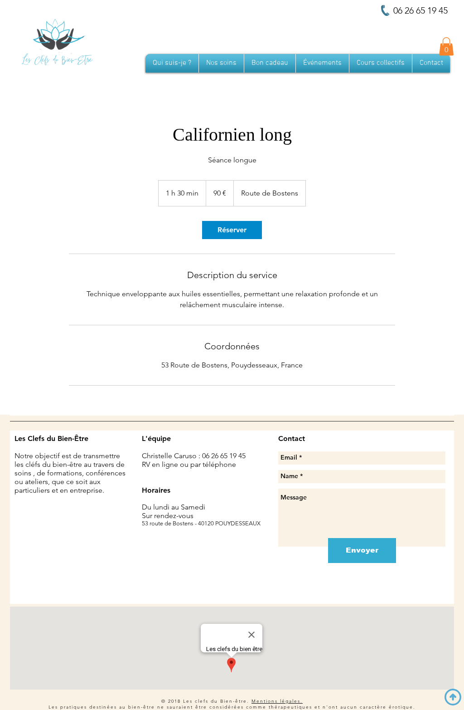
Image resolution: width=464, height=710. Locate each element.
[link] (232, 230)
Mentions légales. (277, 701)
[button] (446, 46)
